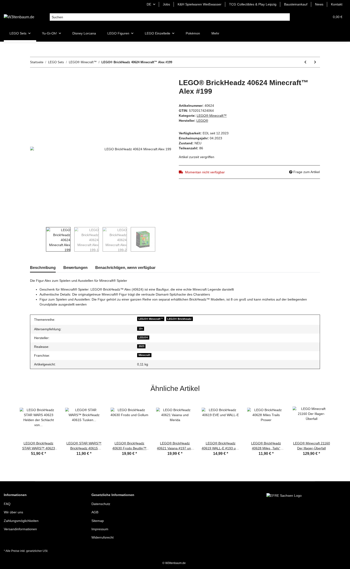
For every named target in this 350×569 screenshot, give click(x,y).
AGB (94, 512)
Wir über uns (13, 512)
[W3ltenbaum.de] (19, 17)
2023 (141, 346)
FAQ (7, 504)
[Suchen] (286, 17)
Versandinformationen (20, 529)
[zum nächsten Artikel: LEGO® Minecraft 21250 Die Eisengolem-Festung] (315, 62)
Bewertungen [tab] (75, 268)
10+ (141, 328)
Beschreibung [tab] (43, 268)
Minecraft (144, 355)
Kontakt (336, 4)
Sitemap (97, 521)
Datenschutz (100, 504)
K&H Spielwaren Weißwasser (199, 4)
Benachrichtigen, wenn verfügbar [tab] (125, 268)
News (319, 4)
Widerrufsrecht (102, 537)
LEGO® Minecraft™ (212, 115)
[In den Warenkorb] (34, 75)
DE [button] (149, 4)
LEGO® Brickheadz (179, 318)
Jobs (166, 4)
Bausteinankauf (295, 4)
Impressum (99, 529)
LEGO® (143, 337)
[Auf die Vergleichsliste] (149, 87)
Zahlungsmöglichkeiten (21, 521)
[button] (303, 17)
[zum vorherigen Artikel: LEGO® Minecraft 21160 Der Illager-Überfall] (305, 62)
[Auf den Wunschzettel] (161, 87)
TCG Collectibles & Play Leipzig (252, 4)
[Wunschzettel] (314, 17)
